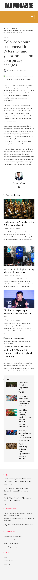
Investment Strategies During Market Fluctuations (19, 271)
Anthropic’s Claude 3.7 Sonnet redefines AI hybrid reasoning (18, 353)
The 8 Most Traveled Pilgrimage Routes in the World (24, 387)
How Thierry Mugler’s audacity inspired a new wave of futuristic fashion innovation (25, 418)
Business (6, 38)
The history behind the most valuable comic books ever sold (24, 401)
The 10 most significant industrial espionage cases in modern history (18, 480)
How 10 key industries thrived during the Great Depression (16, 489)
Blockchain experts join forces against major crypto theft (18, 313)
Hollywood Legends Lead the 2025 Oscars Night (19, 224)
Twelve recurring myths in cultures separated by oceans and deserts (24, 451)
